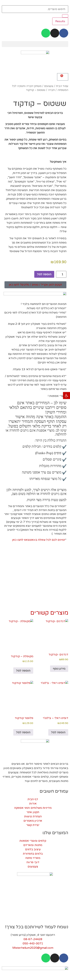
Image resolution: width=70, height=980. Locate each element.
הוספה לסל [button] (23, 670)
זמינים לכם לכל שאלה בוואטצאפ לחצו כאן (38, 540)
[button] (35, 44)
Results (60, 21)
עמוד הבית (62, 86)
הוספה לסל (44, 274)
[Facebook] (63, 33)
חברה (51, 90)
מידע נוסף (59, 668)
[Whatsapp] (45, 33)
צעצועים (48, 86)
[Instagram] (54, 33)
